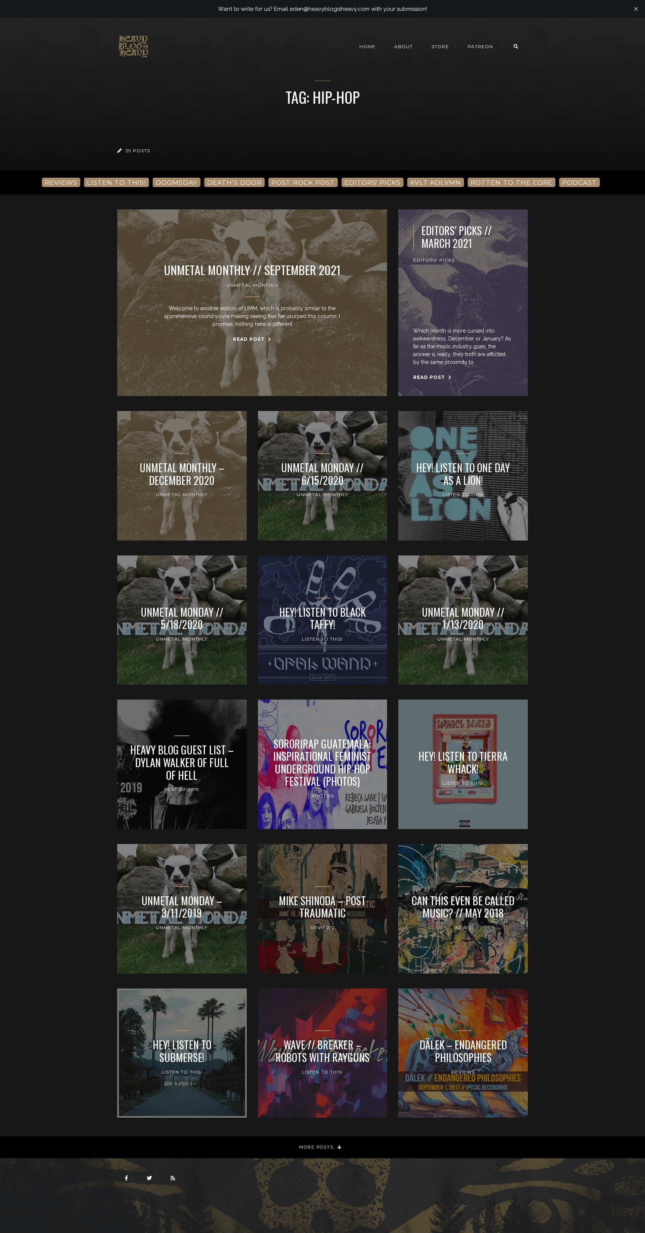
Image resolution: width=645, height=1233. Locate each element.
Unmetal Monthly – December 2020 (182, 473)
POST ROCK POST (303, 182)
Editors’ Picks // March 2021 (456, 236)
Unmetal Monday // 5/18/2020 (182, 618)
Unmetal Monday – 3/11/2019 (181, 906)
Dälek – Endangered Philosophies (463, 1051)
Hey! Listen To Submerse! (182, 1051)
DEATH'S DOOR (234, 182)
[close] (636, 9)
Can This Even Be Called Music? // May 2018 (463, 906)
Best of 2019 (181, 789)
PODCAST (579, 182)
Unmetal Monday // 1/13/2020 (463, 618)
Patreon (480, 46)
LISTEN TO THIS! (116, 182)
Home (367, 46)
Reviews (322, 927)
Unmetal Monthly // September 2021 (252, 270)
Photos (322, 795)
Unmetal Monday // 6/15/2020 (322, 473)
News (463, 927)
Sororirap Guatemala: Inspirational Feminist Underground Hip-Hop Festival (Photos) (322, 763)
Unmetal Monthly (252, 285)
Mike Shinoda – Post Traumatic (322, 906)
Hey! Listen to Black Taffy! (322, 618)
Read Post (249, 339)
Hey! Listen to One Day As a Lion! (463, 473)
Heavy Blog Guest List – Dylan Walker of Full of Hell (182, 762)
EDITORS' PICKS (373, 182)
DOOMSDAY (176, 182)
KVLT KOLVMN (435, 182)
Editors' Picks (434, 260)
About (403, 46)
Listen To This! (463, 494)
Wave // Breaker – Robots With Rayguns (322, 1051)
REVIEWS (61, 182)
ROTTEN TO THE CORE (511, 182)
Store (440, 46)
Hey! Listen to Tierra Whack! (463, 762)
